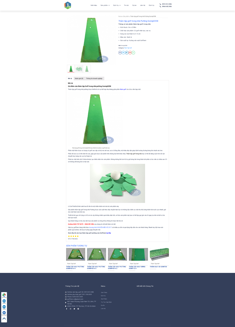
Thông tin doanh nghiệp (94, 78)
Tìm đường (4, 297)
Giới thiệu (94, 5)
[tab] (70, 78)
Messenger (4, 315)
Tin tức (126, 5)
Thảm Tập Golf (128, 48)
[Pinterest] (78, 308)
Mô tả (70, 78)
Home (120, 16)
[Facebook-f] (66, 308)
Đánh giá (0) (79, 78)
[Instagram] (70, 308)
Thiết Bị (4, 309)
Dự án (134, 5)
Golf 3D (4, 303)
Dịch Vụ (116, 5)
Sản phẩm (104, 5)
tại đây (108, 233)
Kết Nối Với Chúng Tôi (145, 286)
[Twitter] (74, 308)
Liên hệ (142, 5)
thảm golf (123, 89)
